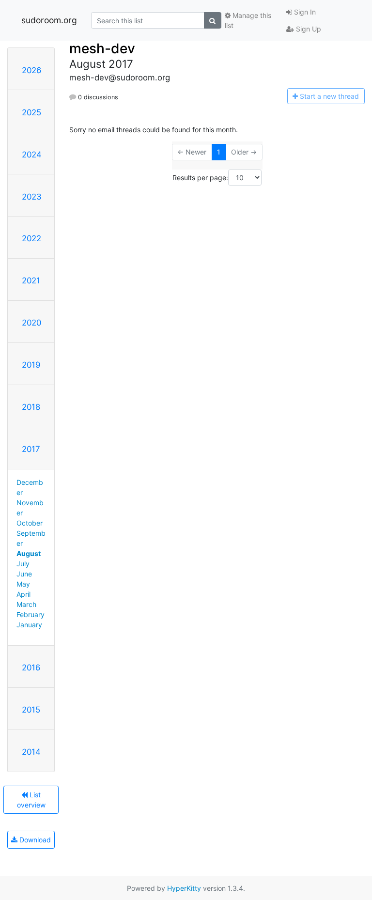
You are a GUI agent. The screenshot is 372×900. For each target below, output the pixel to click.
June (24, 574)
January (29, 625)
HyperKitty (184, 888)
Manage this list (248, 20)
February (30, 614)
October (29, 523)
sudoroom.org (49, 20)
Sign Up (307, 29)
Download (34, 840)
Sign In (304, 12)
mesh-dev (102, 48)
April (23, 594)
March (26, 604)
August (28, 553)
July (23, 563)
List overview (31, 800)
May (23, 584)
